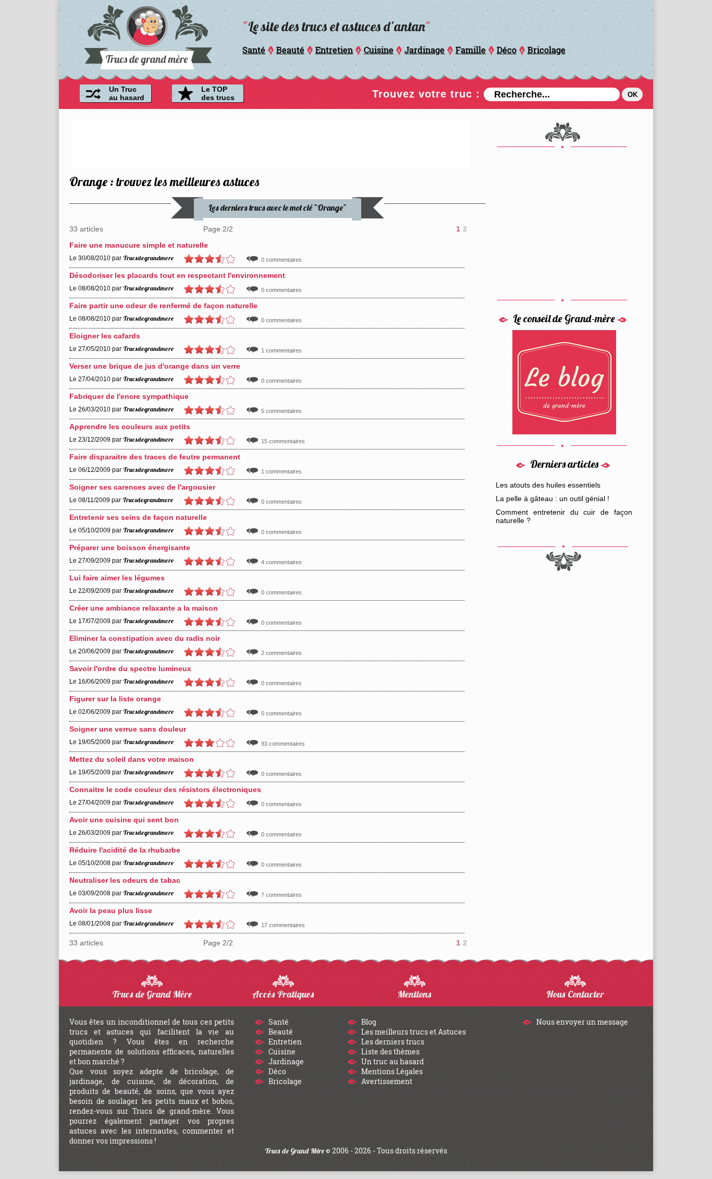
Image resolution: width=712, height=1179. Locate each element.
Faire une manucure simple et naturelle (138, 245)
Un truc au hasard (392, 1061)
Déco (507, 49)
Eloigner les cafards (104, 336)
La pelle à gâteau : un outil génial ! (552, 498)
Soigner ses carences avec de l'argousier (142, 487)
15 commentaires (283, 441)
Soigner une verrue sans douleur (127, 729)
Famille (471, 49)
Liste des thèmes (390, 1051)
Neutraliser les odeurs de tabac (124, 880)
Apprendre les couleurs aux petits (129, 426)
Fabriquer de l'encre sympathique (129, 396)
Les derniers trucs (392, 1042)
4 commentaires (281, 562)
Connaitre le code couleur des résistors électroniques (165, 789)
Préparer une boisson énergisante (129, 547)
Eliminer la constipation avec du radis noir (144, 638)
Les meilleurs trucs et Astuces (413, 1032)
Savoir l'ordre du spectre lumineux (130, 668)
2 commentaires (281, 653)
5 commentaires (281, 411)
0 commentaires (281, 260)
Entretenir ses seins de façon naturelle (138, 517)
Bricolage (546, 49)
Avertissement (386, 1081)
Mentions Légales (391, 1071)
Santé (253, 49)
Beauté (290, 49)
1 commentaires (281, 350)
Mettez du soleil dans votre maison (131, 759)
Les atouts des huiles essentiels (548, 485)
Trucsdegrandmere (148, 258)
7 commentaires (281, 895)
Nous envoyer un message (581, 1022)
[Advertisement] (271, 143)
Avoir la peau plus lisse (110, 910)
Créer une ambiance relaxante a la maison (143, 608)
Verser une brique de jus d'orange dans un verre (154, 366)
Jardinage (424, 49)
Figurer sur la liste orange (115, 699)
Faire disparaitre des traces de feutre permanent (154, 457)
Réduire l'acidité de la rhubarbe (124, 850)
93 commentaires (283, 743)
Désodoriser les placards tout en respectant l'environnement (177, 275)
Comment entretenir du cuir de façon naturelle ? (564, 516)
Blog (368, 1022)
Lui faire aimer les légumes (117, 578)
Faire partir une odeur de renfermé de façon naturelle (163, 305)
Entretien (334, 49)
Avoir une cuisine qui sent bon (124, 820)
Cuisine (379, 49)
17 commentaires (283, 925)
